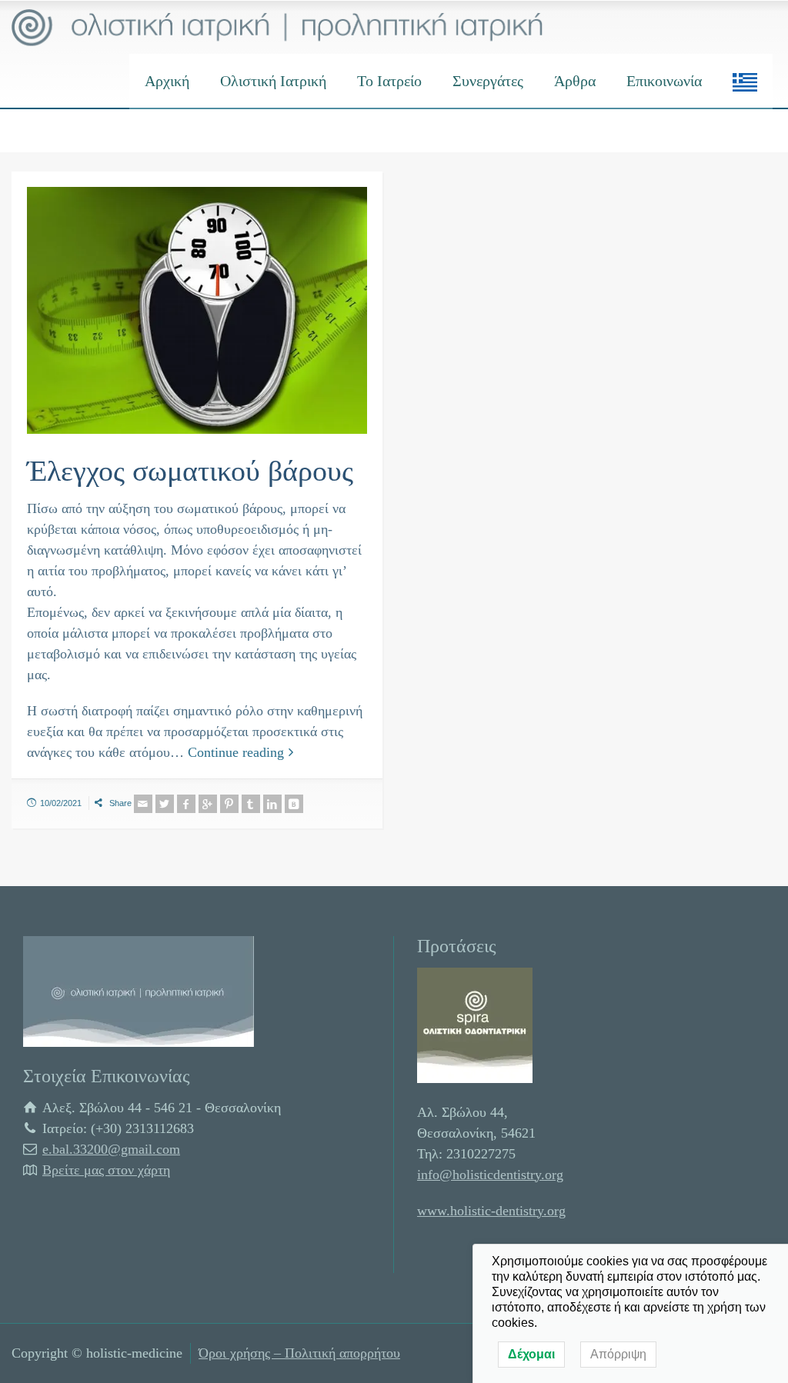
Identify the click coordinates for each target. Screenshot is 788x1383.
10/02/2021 (61, 803)
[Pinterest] (229, 804)
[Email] (143, 804)
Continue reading (236, 752)
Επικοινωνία (664, 80)
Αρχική (167, 80)
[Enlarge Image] (197, 310)
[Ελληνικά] (745, 81)
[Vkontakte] (294, 804)
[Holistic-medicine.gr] (278, 27)
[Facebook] (186, 804)
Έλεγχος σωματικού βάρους (190, 471)
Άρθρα (575, 80)
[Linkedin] (272, 804)
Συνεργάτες (487, 80)
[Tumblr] (251, 804)
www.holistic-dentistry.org (491, 1210)
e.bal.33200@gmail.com (111, 1149)
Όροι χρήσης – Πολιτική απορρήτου (299, 1353)
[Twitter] (164, 804)
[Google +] (208, 804)
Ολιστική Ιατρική (273, 80)
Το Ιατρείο (389, 80)
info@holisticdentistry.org (490, 1174)
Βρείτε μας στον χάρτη (106, 1170)
